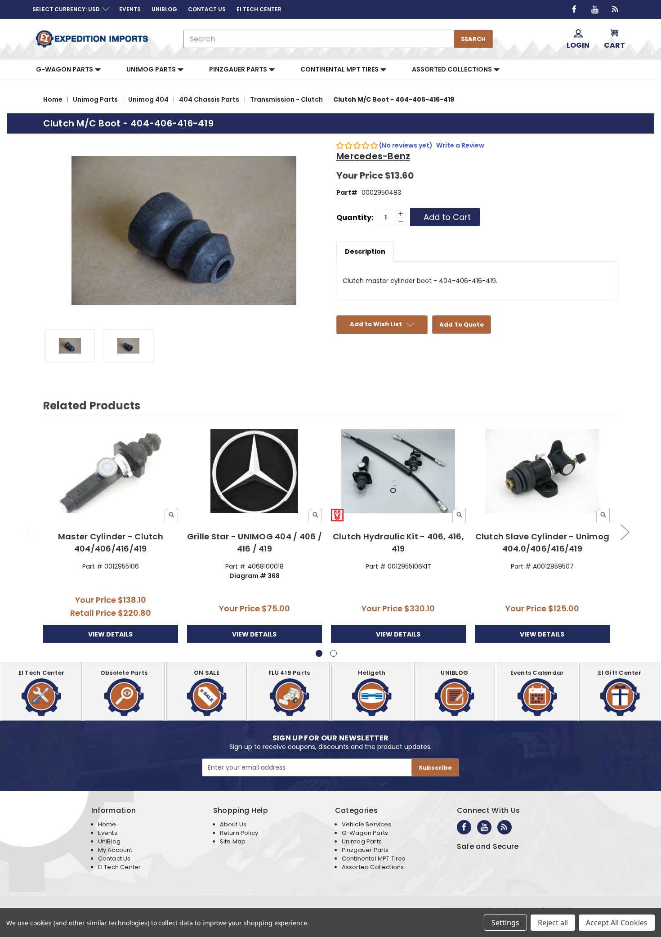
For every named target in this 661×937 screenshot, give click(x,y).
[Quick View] (171, 515)
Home (107, 824)
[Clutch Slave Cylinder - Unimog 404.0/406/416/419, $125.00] (542, 472)
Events (107, 833)
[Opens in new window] (574, 9)
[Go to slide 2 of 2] (28, 531)
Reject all (553, 923)
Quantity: (354, 217)
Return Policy (239, 833)
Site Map (233, 841)
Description (365, 251)
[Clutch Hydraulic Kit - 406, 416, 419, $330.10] (398, 472)
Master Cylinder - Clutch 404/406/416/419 (110, 542)
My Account (115, 850)
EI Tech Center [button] (259, 9)
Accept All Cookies (617, 923)
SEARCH (473, 39)
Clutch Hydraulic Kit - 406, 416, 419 (398, 542)
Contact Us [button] (207, 9)
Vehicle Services (367, 824)
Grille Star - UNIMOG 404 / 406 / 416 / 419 (254, 542)
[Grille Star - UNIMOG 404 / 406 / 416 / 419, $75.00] (254, 472)
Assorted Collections (452, 69)
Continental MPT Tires (340, 69)
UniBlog (109, 841)
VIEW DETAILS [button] (110, 634)
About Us (233, 824)
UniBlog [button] (164, 9)
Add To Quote (461, 324)
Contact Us (114, 858)
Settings (505, 923)
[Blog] (615, 9)
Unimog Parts (151, 69)
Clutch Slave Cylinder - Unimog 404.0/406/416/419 (542, 542)
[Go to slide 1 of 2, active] (319, 653)
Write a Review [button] (460, 145)
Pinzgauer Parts (238, 69)
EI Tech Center (119, 867)
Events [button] (130, 9)
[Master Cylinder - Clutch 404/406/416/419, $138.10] (111, 472)
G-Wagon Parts (65, 69)
